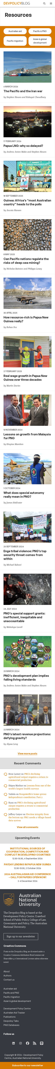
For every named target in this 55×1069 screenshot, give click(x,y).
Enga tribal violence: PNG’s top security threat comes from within (25, 555)
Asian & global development (40, 41)
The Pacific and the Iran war (23, 91)
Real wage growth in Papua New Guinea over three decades (25, 377)
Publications (10, 1017)
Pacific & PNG (40, 31)
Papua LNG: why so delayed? (23, 146)
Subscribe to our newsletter (27, 1065)
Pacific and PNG (11, 993)
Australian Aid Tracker (14, 1012)
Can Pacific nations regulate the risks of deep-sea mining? (26, 261)
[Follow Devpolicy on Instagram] (20, 1043)
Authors (7, 975)
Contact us (9, 979)
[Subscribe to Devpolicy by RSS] (34, 1043)
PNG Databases (11, 1025)
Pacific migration (15, 41)
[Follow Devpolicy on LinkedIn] (13, 1043)
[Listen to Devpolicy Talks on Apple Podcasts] (41, 1043)
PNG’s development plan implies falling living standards (26, 677)
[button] (43, 3)
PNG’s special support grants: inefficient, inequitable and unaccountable (24, 617)
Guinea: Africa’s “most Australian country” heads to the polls (27, 202)
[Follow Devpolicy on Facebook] (27, 1043)
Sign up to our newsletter (21, 936)
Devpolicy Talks (11, 1021)
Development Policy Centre (17, 1008)
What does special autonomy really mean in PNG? (24, 494)
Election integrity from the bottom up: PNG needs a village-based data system (30, 817)
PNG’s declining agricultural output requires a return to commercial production (28, 777)
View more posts (27, 753)
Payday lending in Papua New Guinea (27, 864)
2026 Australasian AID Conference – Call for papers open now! (27, 876)
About (7, 971)
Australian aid (15, 31)
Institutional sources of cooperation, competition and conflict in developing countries (27, 851)
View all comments (27, 827)
